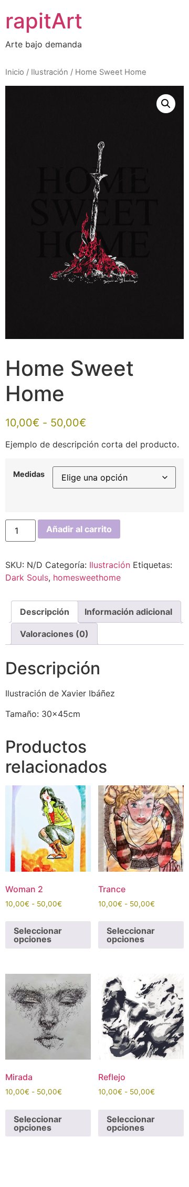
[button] (165, 103)
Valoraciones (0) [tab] (54, 634)
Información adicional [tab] (128, 611)
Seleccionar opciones (38, 934)
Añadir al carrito (79, 529)
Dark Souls (26, 577)
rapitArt (43, 21)
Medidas (29, 474)
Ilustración (49, 72)
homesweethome (87, 577)
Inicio (14, 72)
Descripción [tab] (44, 611)
